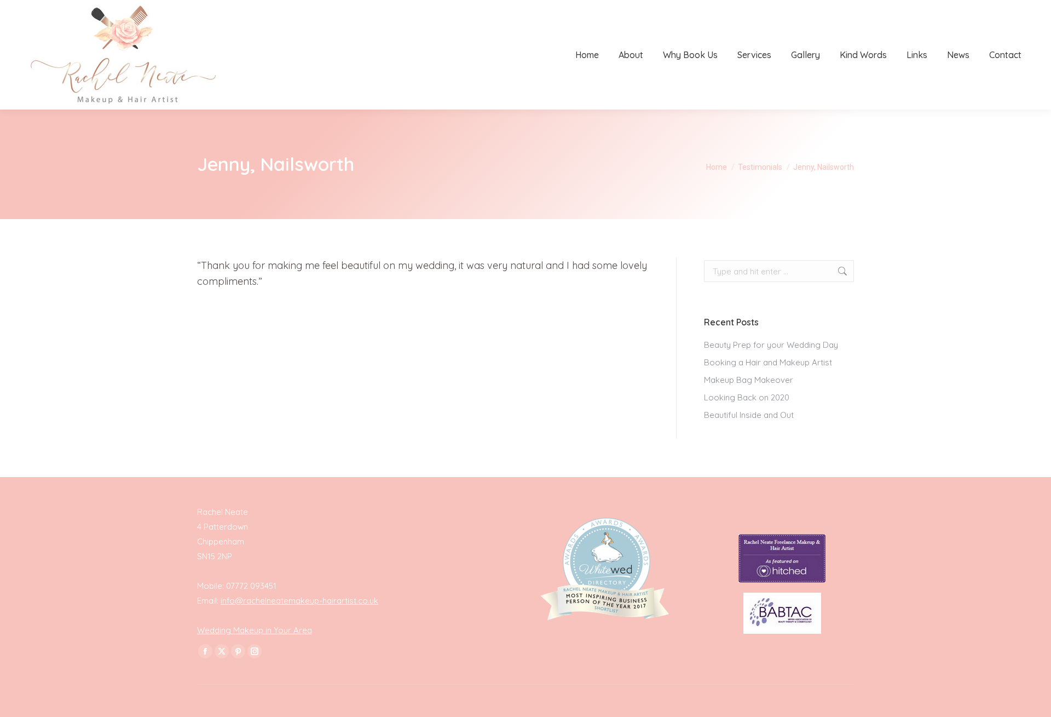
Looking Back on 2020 (746, 397)
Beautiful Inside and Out (749, 415)
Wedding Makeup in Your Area (254, 630)
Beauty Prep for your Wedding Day (771, 345)
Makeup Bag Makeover (748, 380)
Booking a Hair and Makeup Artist (768, 362)
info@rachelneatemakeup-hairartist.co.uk (299, 600)
